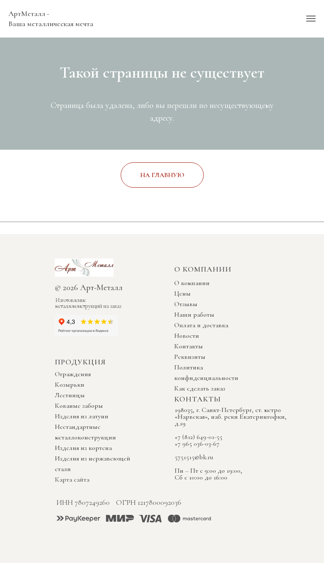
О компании (192, 283)
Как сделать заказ (199, 388)
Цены (182, 293)
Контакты (188, 346)
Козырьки (69, 384)
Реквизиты (189, 357)
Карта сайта (72, 479)
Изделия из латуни (81, 416)
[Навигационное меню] (311, 19)
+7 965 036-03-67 (197, 443)
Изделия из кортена (83, 448)
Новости (186, 335)
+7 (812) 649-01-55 (198, 437)
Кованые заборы (79, 405)
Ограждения (73, 374)
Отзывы (185, 304)
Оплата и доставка (201, 325)
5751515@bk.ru (194, 457)
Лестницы (70, 395)
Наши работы (194, 314)
